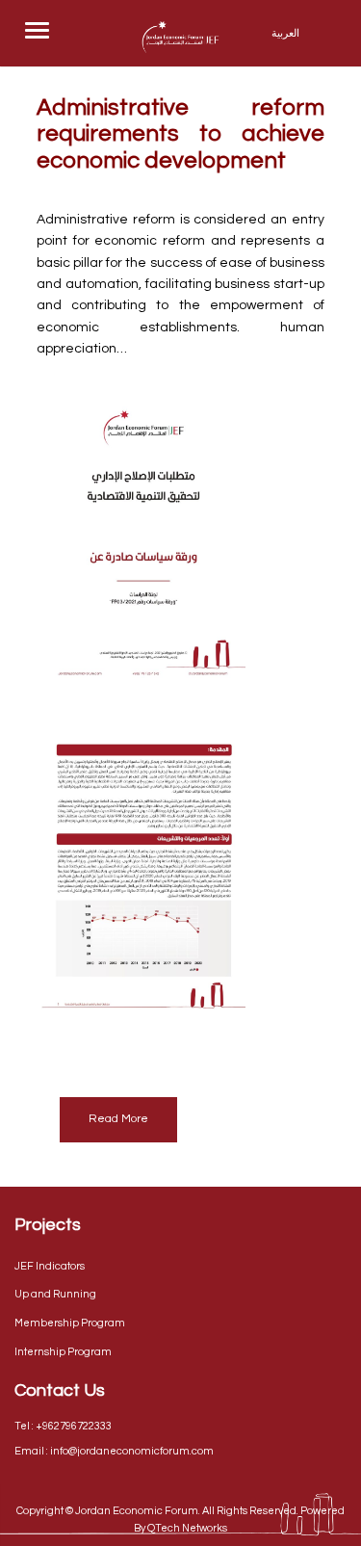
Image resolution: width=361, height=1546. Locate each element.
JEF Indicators (49, 1266)
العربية (285, 33)
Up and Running (55, 1294)
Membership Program (69, 1323)
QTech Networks (187, 1528)
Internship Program (63, 1352)
